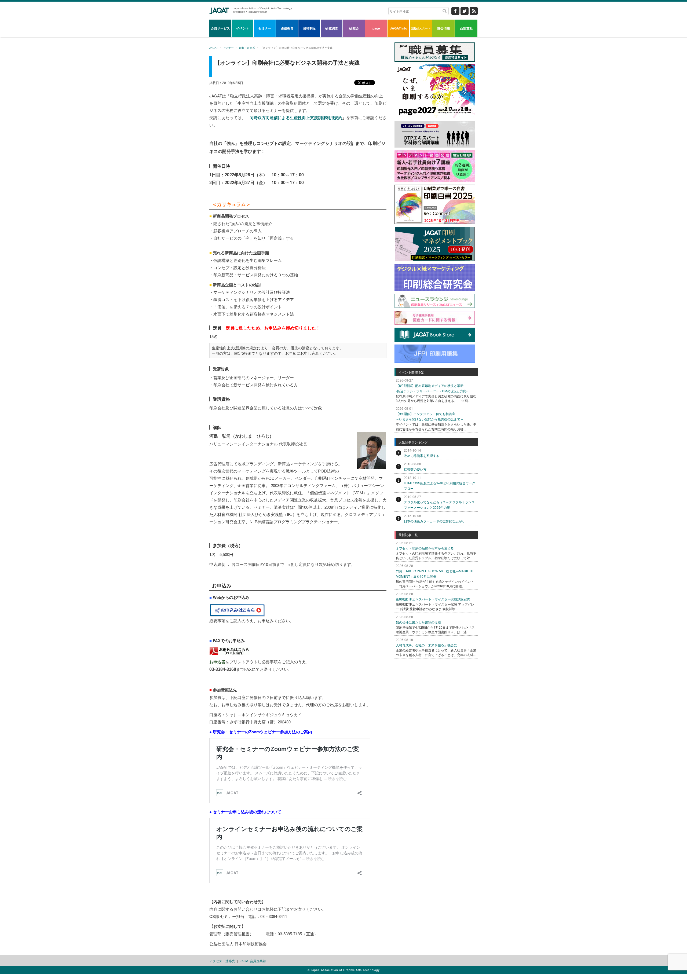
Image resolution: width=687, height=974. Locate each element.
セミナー (264, 28)
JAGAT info (398, 28)
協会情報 (443, 28)
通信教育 (287, 28)
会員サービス (220, 28)
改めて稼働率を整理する (421, 455)
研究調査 (331, 28)
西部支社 (466, 28)
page (376, 28)
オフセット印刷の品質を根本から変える (425, 548)
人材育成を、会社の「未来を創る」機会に (426, 645)
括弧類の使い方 (415, 469)
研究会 (354, 28)
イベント (242, 28)
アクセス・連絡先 (222, 960)
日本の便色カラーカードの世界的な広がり (434, 521)
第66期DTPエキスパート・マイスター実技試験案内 (433, 599)
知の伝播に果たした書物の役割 (418, 622)
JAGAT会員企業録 (253, 960)
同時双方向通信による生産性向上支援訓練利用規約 (296, 117)
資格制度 (309, 28)
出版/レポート (421, 28)
